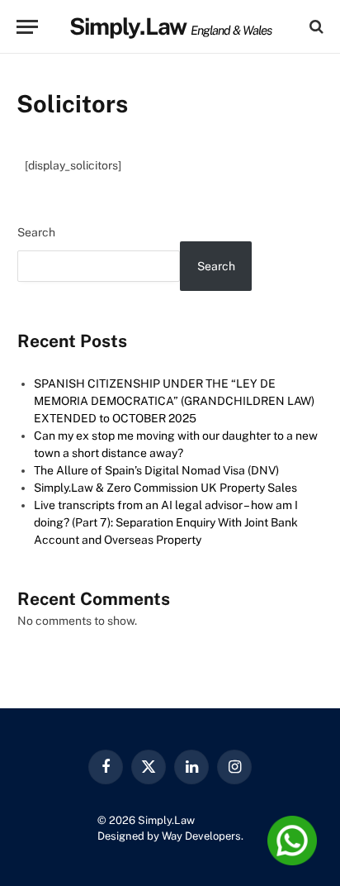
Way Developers (201, 836)
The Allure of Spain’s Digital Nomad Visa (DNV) (156, 470)
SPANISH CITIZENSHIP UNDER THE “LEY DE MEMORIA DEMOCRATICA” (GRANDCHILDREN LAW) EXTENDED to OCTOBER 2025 (174, 401)
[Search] (314, 26)
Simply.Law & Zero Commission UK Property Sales (165, 487)
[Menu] (27, 26)
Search (36, 232)
